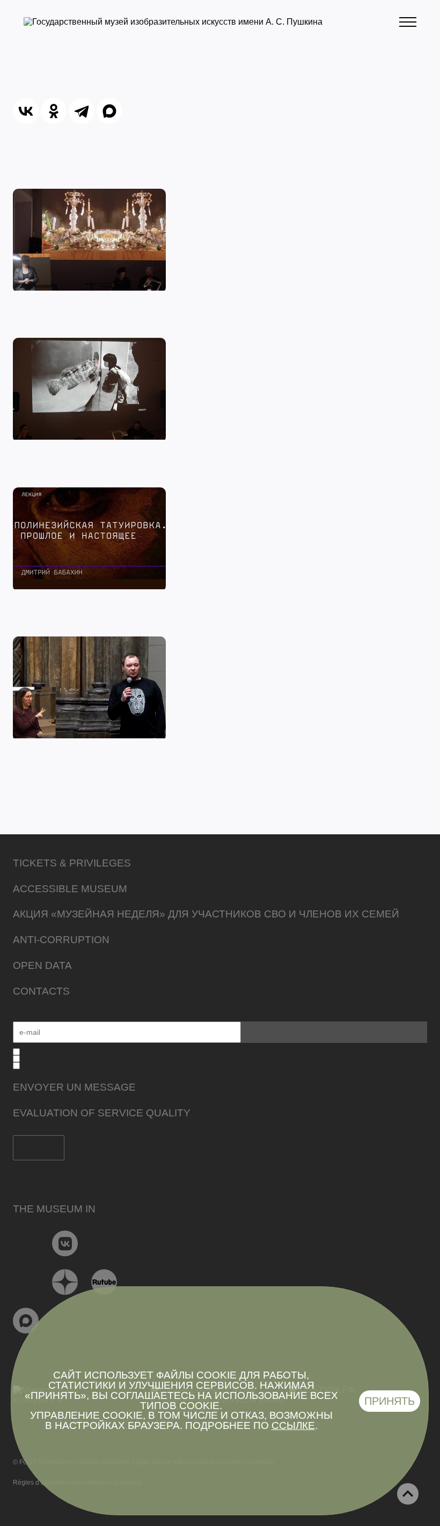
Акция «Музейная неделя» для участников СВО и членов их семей (206, 914)
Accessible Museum (70, 888)
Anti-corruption (61, 939)
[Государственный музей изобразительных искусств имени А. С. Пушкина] (173, 21)
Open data (42, 965)
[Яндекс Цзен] (65, 1282)
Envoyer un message (74, 1087)
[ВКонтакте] (26, 111)
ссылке (293, 1425)
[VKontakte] (65, 1243)
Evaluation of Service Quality (101, 1112)
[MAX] (109, 111)
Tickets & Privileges (72, 863)
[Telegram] (81, 111)
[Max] (26, 1321)
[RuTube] (104, 1282)
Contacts (41, 991)
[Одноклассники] (54, 111)
